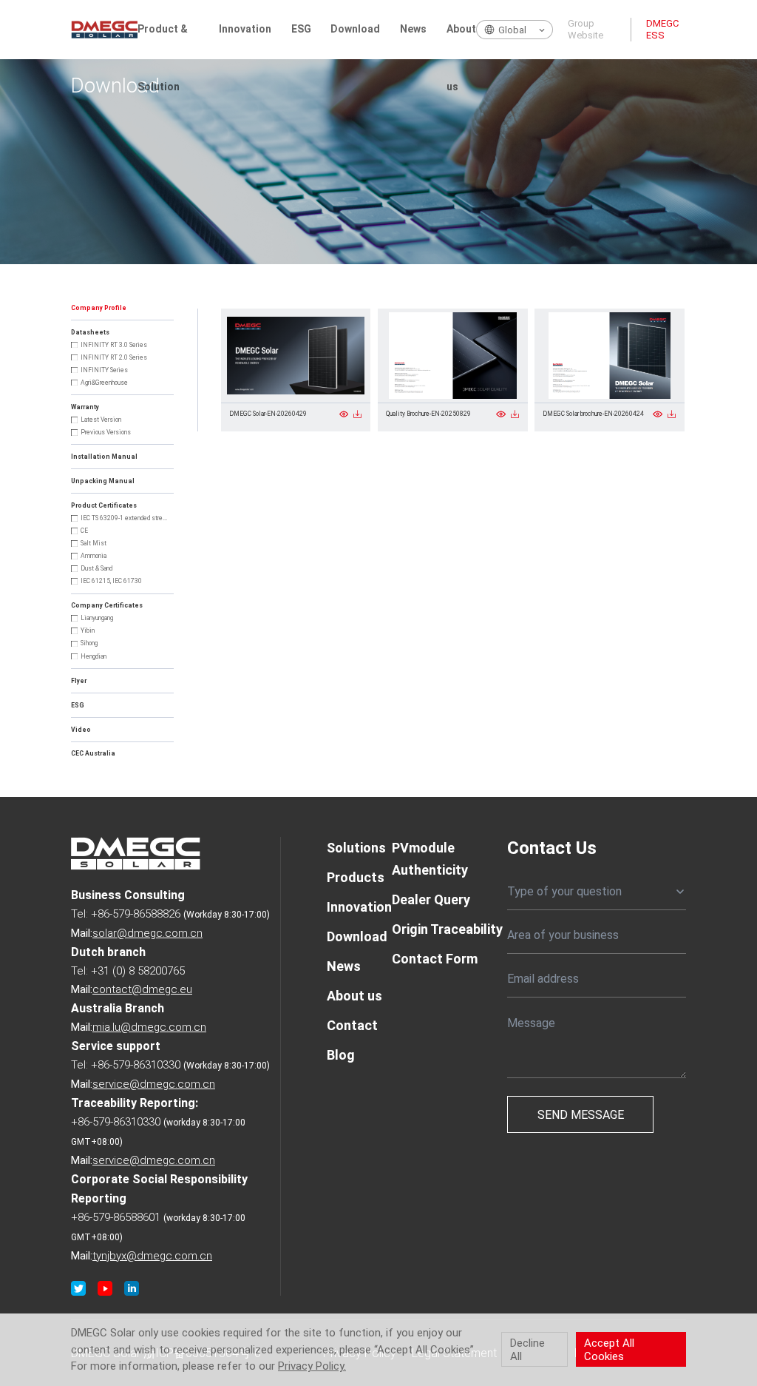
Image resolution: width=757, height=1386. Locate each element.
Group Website (585, 29)
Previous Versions (106, 432)
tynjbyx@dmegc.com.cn (152, 1255)
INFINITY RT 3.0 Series (114, 345)
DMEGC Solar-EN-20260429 (268, 413)
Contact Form (435, 958)
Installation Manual (104, 456)
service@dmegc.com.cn (153, 1084)
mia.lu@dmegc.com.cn (149, 1027)
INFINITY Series (104, 370)
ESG (301, 29)
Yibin (88, 630)
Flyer (78, 680)
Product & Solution (163, 41)
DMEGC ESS (662, 29)
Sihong (89, 643)
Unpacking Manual (103, 481)
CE (84, 530)
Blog (341, 1055)
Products (355, 877)
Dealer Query (431, 899)
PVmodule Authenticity (430, 859)
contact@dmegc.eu (142, 989)
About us (461, 41)
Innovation (245, 29)
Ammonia (93, 555)
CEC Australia (93, 753)
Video (81, 729)
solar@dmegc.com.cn (147, 933)
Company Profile (98, 308)
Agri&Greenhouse (104, 382)
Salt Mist (93, 543)
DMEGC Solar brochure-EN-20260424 (593, 413)
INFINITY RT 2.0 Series (114, 357)
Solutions (356, 847)
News (413, 29)
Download (355, 29)
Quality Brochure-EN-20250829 (428, 413)
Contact (352, 1025)
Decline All (527, 1349)
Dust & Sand (96, 568)
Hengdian (93, 656)
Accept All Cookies (609, 1349)
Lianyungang (97, 618)
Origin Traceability (447, 929)
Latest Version (101, 419)
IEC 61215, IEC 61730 (111, 581)
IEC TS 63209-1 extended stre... (124, 518)
